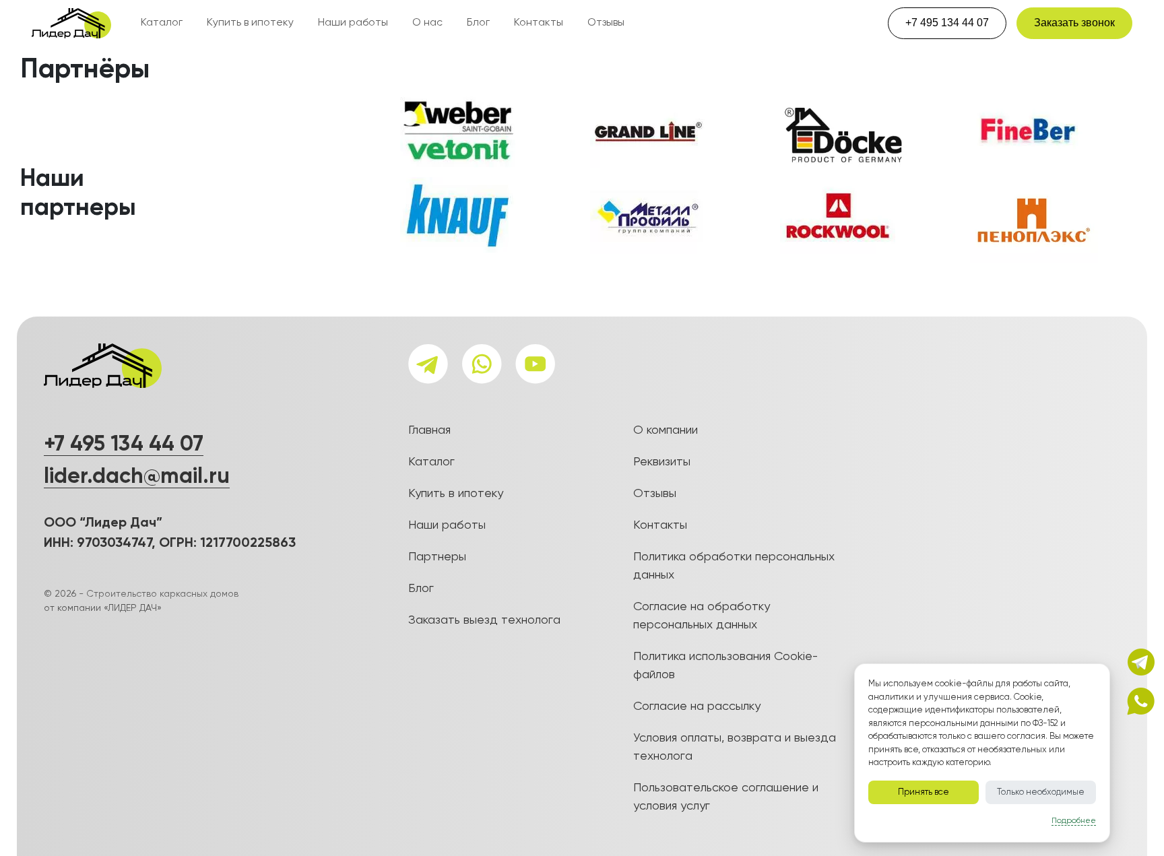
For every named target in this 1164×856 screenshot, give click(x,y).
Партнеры (437, 557)
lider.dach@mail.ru (137, 477)
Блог (478, 23)
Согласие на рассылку (697, 706)
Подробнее (1074, 821)
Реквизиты (661, 462)
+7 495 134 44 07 (947, 22)
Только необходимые (1041, 792)
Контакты (538, 23)
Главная (429, 430)
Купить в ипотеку (250, 23)
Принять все (923, 792)
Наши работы (353, 23)
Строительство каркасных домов (162, 594)
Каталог (162, 23)
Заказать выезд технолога (484, 620)
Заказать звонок (1074, 22)
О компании (665, 430)
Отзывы (605, 23)
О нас (427, 23)
